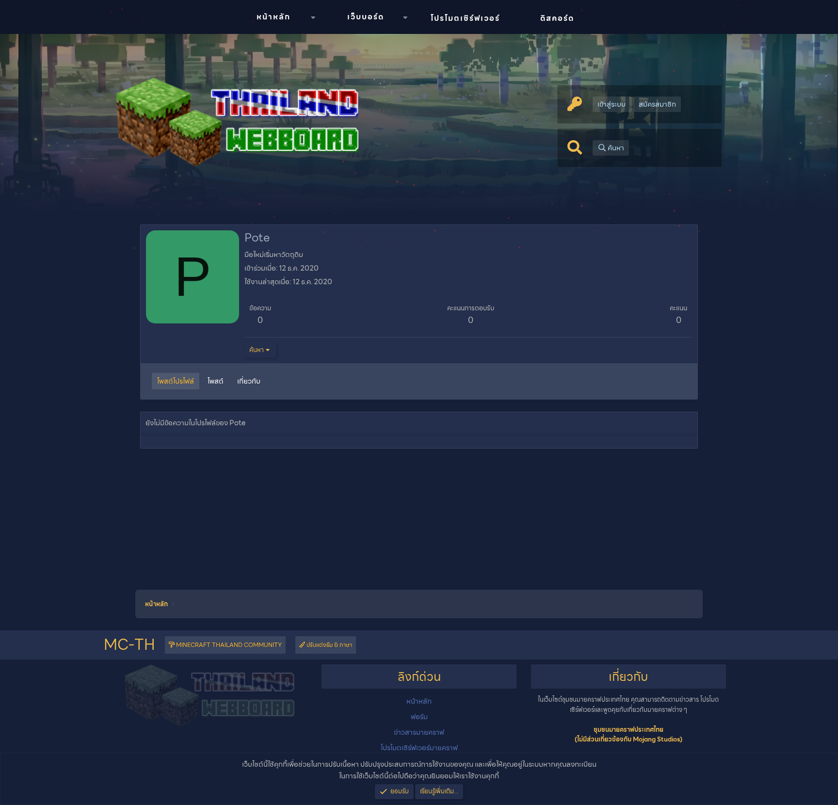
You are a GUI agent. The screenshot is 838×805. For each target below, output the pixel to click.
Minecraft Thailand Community (228, 644)
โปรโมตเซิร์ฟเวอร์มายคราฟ (419, 748)
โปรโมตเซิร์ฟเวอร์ (465, 18)
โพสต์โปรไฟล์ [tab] (175, 381)
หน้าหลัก (273, 17)
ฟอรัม (419, 717)
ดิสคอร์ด (557, 18)
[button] (313, 17)
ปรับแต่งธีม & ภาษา (328, 644)
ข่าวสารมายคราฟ (419, 732)
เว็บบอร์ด (365, 17)
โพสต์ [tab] (216, 381)
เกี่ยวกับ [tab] (248, 381)
